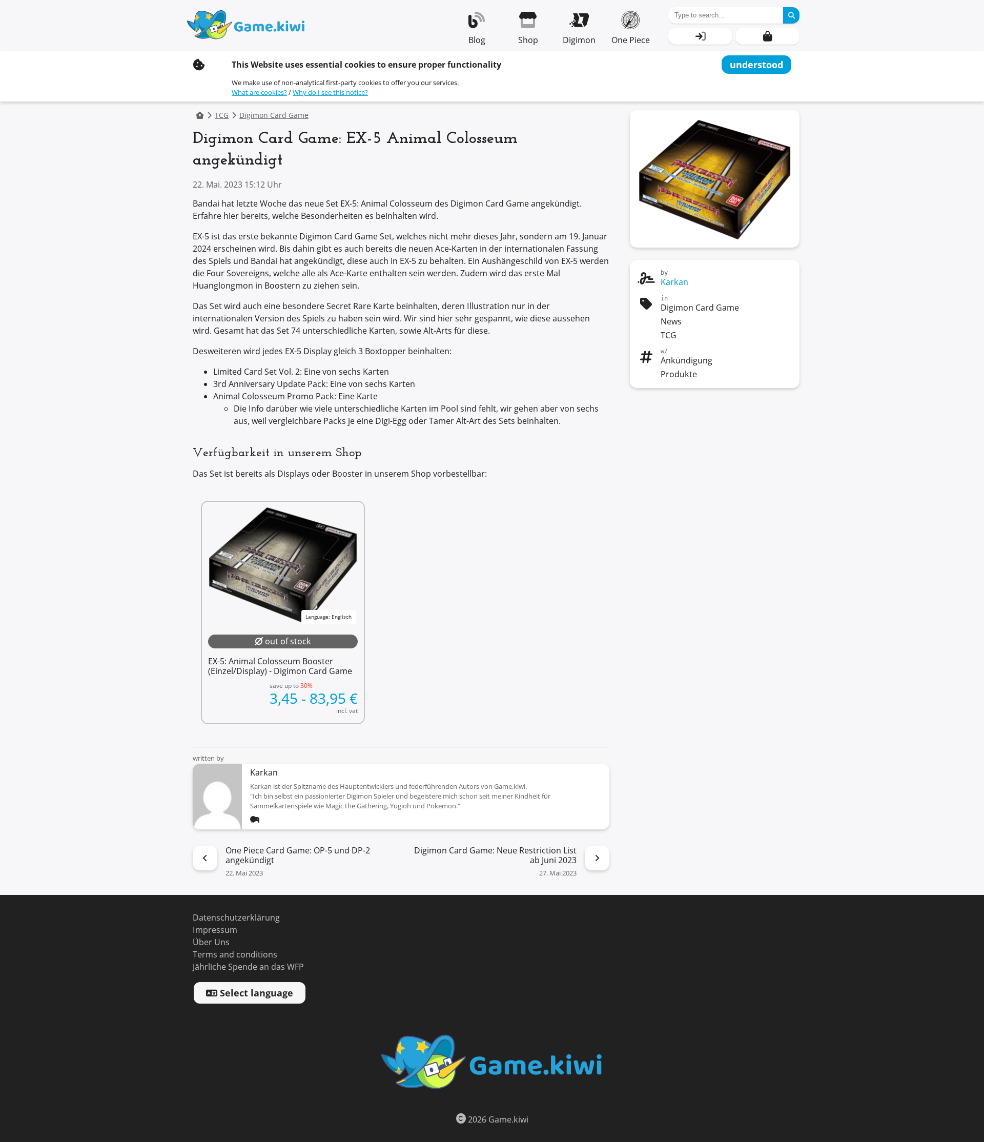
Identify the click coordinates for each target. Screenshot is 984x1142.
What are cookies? (259, 92)
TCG (222, 115)
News (671, 322)
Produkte (679, 374)
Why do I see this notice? (330, 92)
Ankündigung (686, 360)
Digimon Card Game (274, 115)
